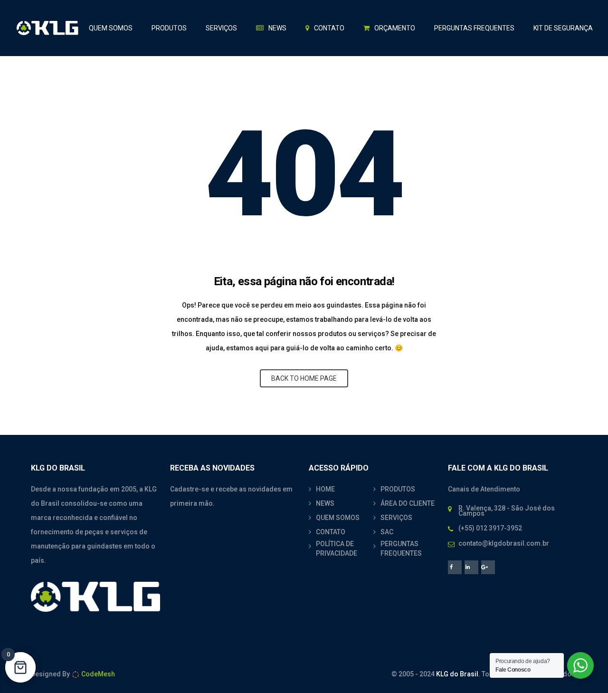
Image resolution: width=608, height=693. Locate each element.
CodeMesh (97, 674)
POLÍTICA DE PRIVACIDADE (336, 548)
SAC (386, 532)
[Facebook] (455, 567)
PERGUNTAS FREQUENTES (401, 548)
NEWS (325, 503)
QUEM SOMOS (338, 517)
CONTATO (330, 532)
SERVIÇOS (396, 517)
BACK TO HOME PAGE (304, 378)
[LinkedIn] (471, 567)
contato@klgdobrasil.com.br (503, 543)
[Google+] (488, 567)
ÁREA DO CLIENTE (407, 503)
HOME (325, 489)
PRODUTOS (397, 489)
